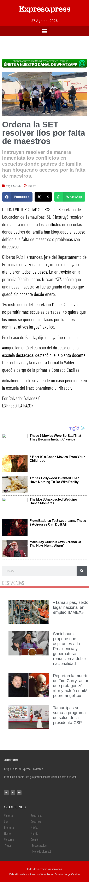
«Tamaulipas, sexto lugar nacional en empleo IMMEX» (70, 607)
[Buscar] (82, 571)
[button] (44, 31)
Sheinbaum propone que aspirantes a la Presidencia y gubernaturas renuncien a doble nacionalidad (69, 649)
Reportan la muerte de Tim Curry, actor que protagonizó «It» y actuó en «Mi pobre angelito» (71, 685)
